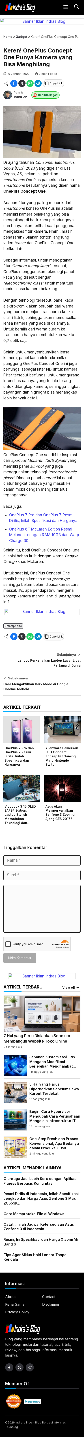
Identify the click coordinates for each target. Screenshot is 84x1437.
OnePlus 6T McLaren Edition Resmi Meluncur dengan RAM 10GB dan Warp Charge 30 (44, 535)
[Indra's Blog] (20, 7)
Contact (48, 1296)
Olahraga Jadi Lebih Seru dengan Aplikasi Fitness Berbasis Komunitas (40, 1181)
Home (7, 37)
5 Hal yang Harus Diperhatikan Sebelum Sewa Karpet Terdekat (54, 1089)
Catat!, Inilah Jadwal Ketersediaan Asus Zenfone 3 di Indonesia (39, 1226)
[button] (76, 7)
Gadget (21, 37)
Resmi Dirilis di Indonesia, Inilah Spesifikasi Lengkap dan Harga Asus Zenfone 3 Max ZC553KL (41, 1198)
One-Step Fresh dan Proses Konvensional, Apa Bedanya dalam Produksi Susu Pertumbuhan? (54, 1145)
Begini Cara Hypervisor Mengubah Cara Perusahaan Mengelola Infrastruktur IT (54, 1116)
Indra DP (20, 96)
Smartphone (13, 626)
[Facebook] (13, 83)
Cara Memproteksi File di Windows (34, 1214)
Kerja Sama (14, 1304)
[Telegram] (38, 83)
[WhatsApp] (30, 83)
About (10, 1296)
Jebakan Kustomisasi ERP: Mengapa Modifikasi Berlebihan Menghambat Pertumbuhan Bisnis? (52, 1064)
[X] (22, 83)
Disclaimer (51, 1304)
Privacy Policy (17, 1312)
